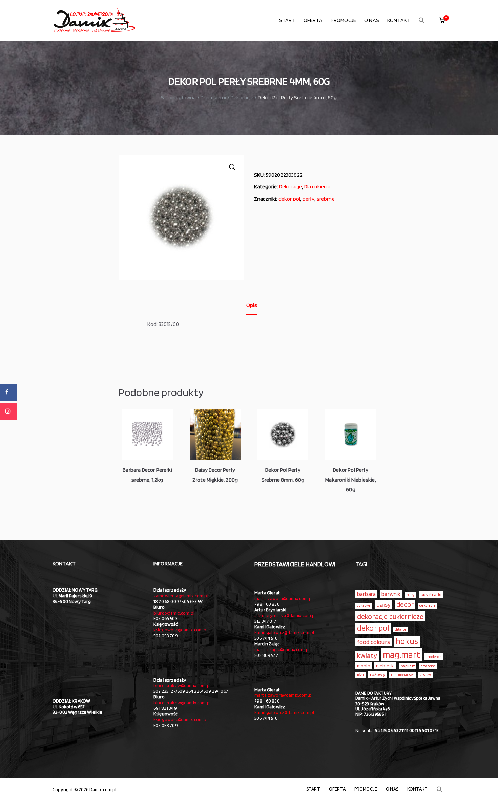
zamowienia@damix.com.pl (180, 595)
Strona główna (178, 97)
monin (363, 665)
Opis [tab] (251, 305)
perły (309, 199)
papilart (408, 665)
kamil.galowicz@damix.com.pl (284, 632)
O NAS (371, 20)
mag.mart (401, 654)
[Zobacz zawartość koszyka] (442, 20)
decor (405, 604)
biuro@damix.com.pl (173, 613)
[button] (421, 20)
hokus (407, 641)
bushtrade (431, 594)
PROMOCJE (343, 20)
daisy (383, 604)
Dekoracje (242, 97)
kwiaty (367, 655)
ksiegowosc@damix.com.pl (180, 629)
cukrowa (364, 605)
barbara (366, 594)
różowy (377, 674)
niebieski (385, 665)
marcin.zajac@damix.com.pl (282, 649)
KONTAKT (398, 20)
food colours (373, 641)
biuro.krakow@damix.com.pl (182, 685)
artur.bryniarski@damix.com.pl (285, 615)
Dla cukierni (213, 97)
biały (411, 594)
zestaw (425, 675)
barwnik (390, 594)
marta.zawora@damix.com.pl (283, 598)
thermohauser (402, 675)
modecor (433, 656)
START (287, 20)
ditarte (400, 629)
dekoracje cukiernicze (390, 616)
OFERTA (313, 20)
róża (360, 674)
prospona (427, 666)
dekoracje (427, 605)
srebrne (326, 199)
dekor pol (289, 199)
